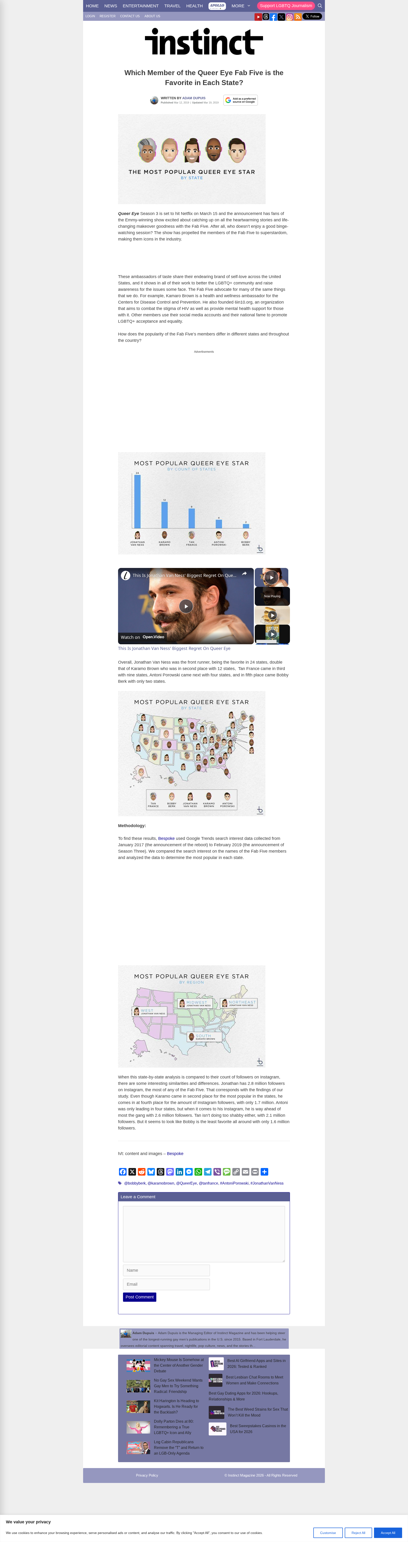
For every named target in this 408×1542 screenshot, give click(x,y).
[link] (125, 571)
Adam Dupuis (193, 98)
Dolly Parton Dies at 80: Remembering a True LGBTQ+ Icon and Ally (174, 1423)
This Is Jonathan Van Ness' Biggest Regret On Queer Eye (185, 571)
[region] (204, 1528)
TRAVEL (172, 6)
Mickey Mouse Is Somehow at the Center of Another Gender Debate (179, 1361)
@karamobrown (161, 1179)
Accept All (388, 1533)
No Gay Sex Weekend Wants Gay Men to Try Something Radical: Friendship (178, 1382)
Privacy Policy (147, 1471)
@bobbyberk (135, 1179)
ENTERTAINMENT (141, 6)
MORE (238, 6)
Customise (328, 1533)
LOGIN (90, 16)
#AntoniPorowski (234, 1179)
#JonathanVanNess (267, 1179)
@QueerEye (186, 1179)
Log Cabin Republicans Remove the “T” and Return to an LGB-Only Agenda (179, 1443)
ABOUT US (152, 16)
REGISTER (107, 16)
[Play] (272, 611)
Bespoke (166, 834)
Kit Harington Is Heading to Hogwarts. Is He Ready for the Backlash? (176, 1402)
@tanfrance (208, 1179)
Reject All (358, 1533)
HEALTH (194, 6)
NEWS (110, 6)
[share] (244, 569)
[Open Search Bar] (320, 6)
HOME (92, 6)
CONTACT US (130, 16)
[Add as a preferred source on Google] (240, 100)
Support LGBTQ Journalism (286, 5)
